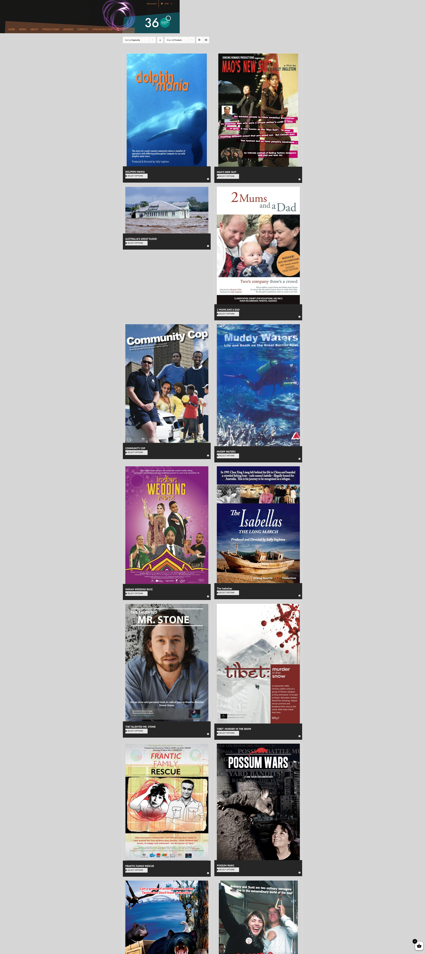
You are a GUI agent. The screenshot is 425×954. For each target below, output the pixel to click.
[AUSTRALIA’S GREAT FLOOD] (167, 210)
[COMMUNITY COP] (167, 383)
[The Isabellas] (258, 524)
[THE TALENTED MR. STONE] (167, 662)
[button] (118, 29)
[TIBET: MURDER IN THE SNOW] (258, 664)
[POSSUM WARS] (258, 802)
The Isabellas (224, 588)
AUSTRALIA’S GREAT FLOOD (141, 238)
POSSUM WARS (225, 865)
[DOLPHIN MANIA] (167, 110)
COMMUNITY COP (135, 448)
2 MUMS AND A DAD (228, 309)
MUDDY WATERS (226, 451)
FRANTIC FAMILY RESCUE (139, 866)
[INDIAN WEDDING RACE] (167, 525)
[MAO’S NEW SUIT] (258, 110)
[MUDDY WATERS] (258, 385)
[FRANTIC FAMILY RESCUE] (167, 802)
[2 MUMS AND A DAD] (258, 245)
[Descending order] (160, 40)
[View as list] (206, 40)
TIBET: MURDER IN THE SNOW (234, 728)
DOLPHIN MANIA (135, 171)
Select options (135, 176)
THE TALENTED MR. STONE (140, 726)
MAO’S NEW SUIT (226, 172)
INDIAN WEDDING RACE (139, 589)
